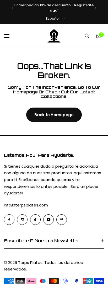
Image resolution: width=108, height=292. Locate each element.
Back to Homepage (53, 115)
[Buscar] (87, 36)
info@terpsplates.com (26, 205)
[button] (12, 8)
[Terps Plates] (54, 35)
